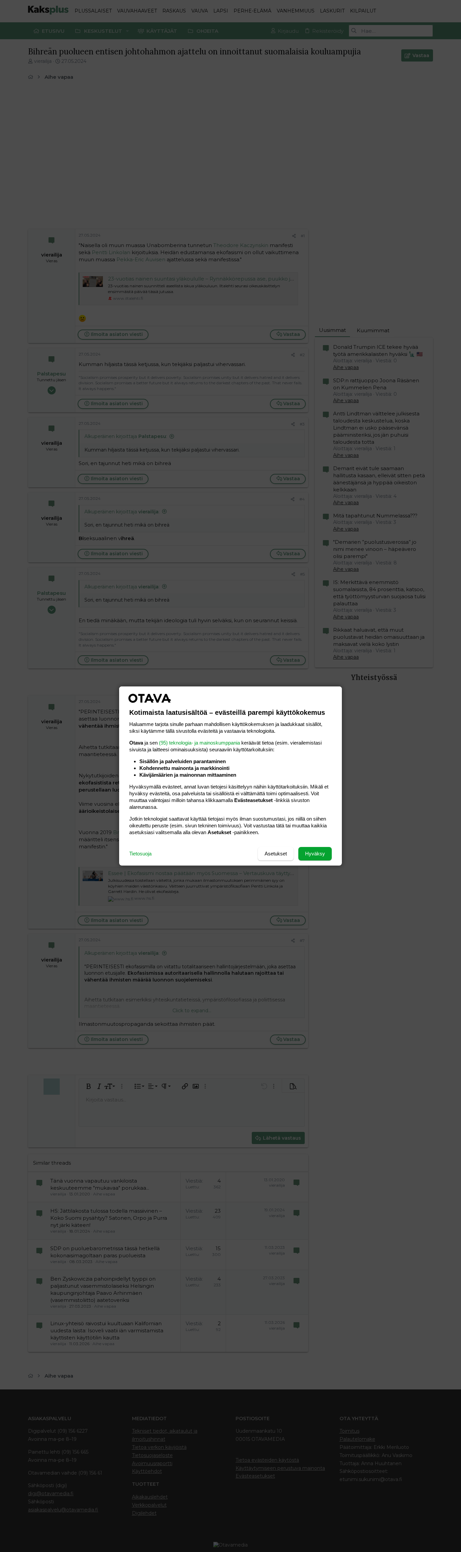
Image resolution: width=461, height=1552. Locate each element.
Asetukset (276, 853)
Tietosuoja (140, 853)
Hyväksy (315, 853)
